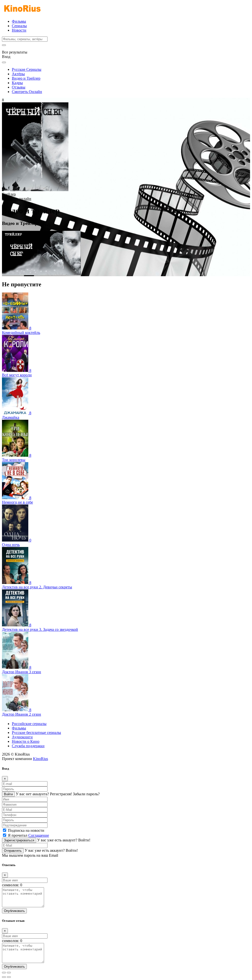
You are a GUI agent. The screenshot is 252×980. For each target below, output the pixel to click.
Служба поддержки (28, 746)
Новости (19, 30)
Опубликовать (14, 911)
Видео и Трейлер (26, 78)
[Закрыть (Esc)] (4, 972)
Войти (8, 794)
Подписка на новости (26, 830)
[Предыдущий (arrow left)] (4, 977)
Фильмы (19, 21)
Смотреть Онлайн (27, 92)
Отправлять (13, 851)
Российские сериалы (29, 724)
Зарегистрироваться (19, 840)
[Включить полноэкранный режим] (9, 972)
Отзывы (18, 87)
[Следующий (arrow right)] (9, 977)
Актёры (18, 74)
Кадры (17, 83)
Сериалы (19, 26)
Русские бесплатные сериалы (36, 732)
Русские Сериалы (26, 69)
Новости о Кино (25, 741)
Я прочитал (28, 835)
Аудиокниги (22, 737)
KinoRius (40, 759)
